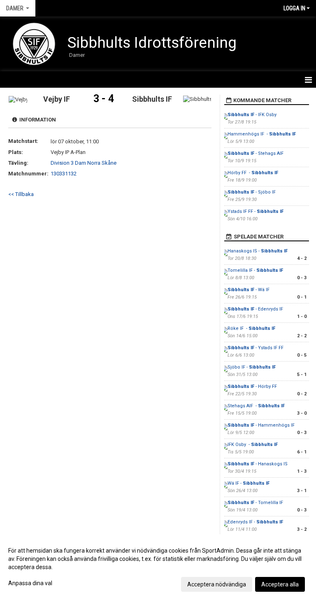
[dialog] (158, 567)
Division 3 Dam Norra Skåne (83, 163)
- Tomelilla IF (255, 502)
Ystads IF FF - (255, 211)
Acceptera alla (280, 584)
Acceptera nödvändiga (216, 584)
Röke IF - (251, 328)
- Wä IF (249, 289)
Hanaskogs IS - (258, 251)
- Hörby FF (253, 386)
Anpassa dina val (30, 583)
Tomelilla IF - (255, 270)
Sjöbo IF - (252, 367)
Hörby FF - (253, 172)
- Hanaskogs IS (258, 464)
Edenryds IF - (255, 522)
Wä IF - (249, 483)
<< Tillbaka (21, 194)
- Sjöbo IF (252, 192)
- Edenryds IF (255, 309)
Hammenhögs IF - (262, 134)
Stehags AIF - (256, 406)
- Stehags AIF (256, 153)
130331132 (64, 173)
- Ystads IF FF (255, 347)
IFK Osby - (253, 444)
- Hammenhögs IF (262, 425)
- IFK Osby (253, 114)
